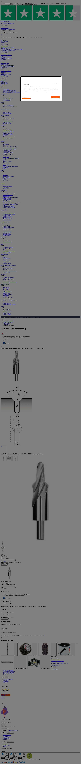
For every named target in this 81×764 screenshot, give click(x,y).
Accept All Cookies (55, 97)
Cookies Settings (27, 97)
